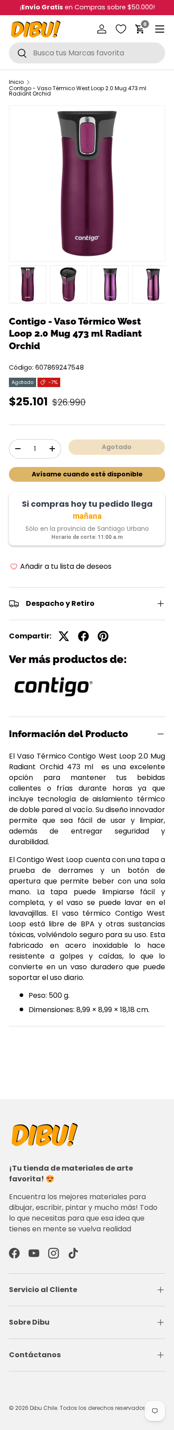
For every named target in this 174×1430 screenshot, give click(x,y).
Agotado (117, 446)
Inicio (16, 82)
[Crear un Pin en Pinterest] (103, 636)
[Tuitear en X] (64, 636)
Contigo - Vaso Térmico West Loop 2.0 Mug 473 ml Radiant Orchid (77, 91)
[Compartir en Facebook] (83, 636)
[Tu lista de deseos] (121, 29)
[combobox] (87, 52)
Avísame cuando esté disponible (87, 474)
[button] (140, 29)
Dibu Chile (43, 1408)
